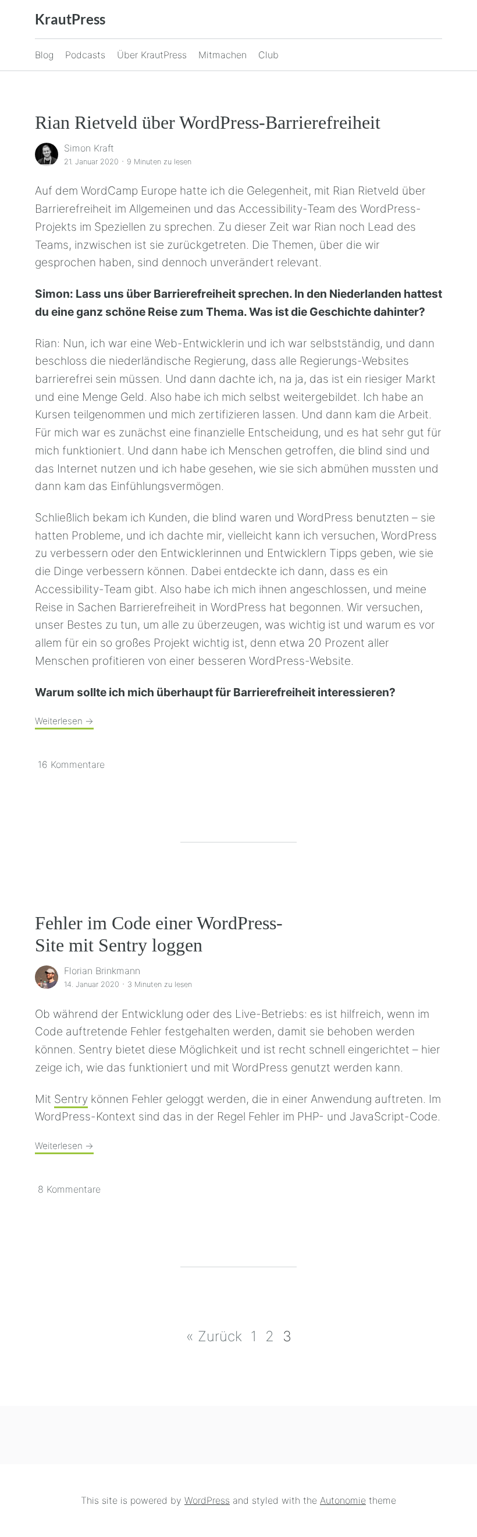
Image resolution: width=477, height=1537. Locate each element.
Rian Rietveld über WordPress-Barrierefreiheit (207, 122)
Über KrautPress (152, 55)
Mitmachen (222, 55)
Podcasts (85, 55)
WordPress (207, 1500)
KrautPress (70, 18)
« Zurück (214, 1336)
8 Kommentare (69, 1189)
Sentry (71, 1099)
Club (268, 55)
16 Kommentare (71, 764)
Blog (44, 55)
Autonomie (343, 1500)
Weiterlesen (64, 721)
